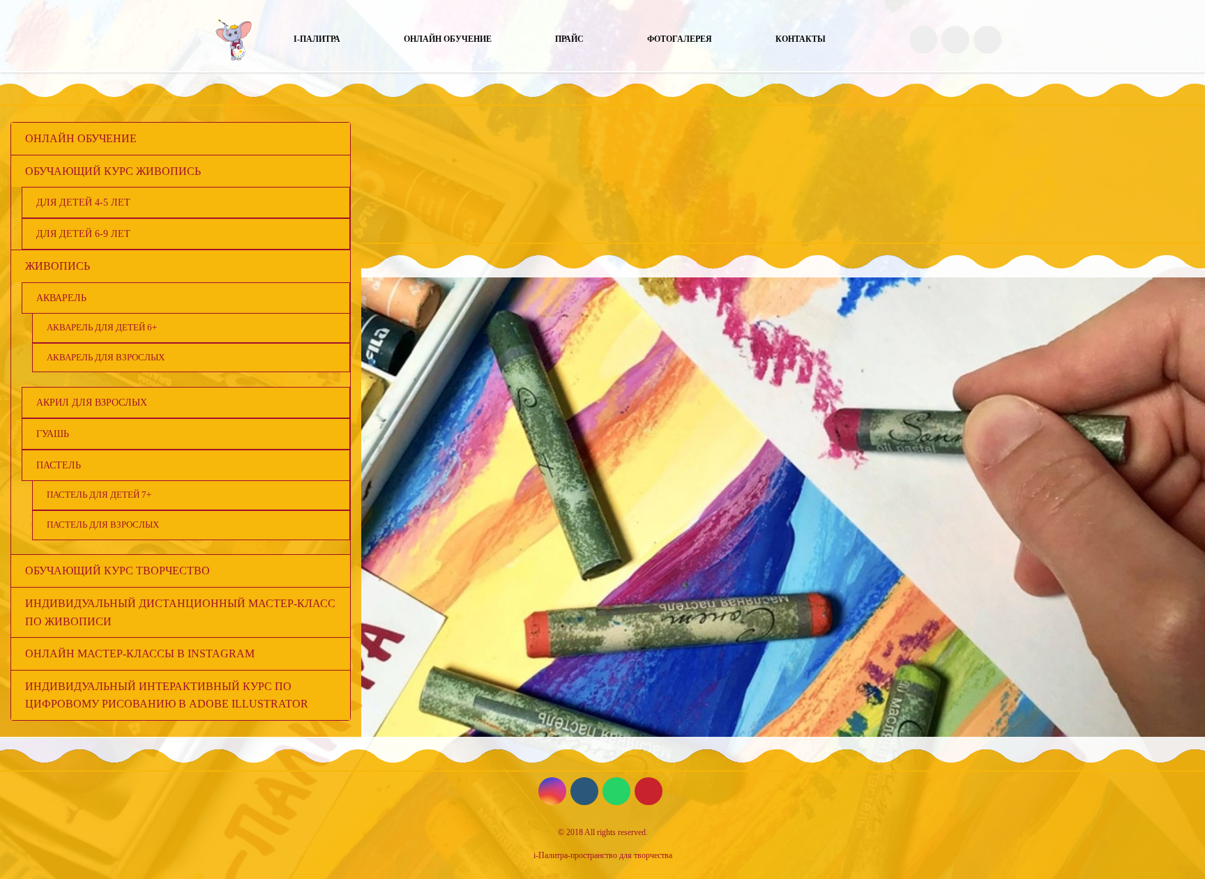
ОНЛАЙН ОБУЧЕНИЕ (448, 39)
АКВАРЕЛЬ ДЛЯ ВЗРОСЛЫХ (106, 357)
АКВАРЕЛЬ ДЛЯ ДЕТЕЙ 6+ (102, 327)
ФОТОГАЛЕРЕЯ (679, 39)
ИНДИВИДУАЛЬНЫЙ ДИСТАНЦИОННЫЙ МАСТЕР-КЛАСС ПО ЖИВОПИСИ (180, 612)
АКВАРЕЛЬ (61, 297)
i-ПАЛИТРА (317, 39)
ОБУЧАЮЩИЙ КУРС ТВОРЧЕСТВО (117, 570)
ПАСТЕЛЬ (58, 465)
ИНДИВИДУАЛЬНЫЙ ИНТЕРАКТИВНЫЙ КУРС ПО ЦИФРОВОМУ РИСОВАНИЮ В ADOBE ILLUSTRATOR (166, 695)
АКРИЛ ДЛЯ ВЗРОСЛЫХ (91, 402)
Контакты (800, 39)
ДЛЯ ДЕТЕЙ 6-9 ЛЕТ (83, 233)
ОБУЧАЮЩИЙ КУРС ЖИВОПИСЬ (113, 171)
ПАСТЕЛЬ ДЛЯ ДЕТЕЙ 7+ (99, 494)
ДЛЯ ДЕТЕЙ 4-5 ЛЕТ (83, 202)
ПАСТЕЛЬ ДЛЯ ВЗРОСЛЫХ (103, 524)
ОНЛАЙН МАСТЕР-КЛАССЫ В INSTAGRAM (140, 653)
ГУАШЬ (52, 433)
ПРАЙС (569, 39)
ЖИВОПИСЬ (57, 266)
